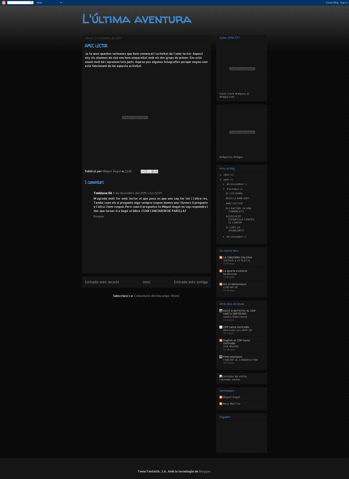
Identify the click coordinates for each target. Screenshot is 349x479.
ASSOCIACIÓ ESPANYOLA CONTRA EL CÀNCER (240, 219)
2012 (226, 174)
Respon (99, 216)
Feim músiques (232, 356)
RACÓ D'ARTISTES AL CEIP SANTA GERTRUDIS (239, 312)
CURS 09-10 (230, 287)
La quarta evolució (235, 270)
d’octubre (233, 188)
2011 (226, 179)
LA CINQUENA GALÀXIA (237, 257)
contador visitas (229, 379)
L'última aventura (136, 18)
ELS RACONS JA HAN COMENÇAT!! (238, 210)
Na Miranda (230, 273)
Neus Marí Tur (232, 403)
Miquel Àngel (231, 397)
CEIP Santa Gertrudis (236, 327)
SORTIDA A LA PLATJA (236, 260)
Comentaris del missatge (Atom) (157, 296)
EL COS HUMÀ (234, 193)
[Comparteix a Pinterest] (156, 171)
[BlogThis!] (146, 171)
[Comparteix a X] (149, 171)
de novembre (235, 184)
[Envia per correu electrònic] (142, 171)
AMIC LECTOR (234, 203)
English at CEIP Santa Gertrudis (236, 342)
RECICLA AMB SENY (237, 198)
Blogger (205, 471)
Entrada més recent (102, 282)
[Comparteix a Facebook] (153, 171)
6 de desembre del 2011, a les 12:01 (137, 193)
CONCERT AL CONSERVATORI (240, 359)
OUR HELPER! (230, 346)
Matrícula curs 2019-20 (237, 330)
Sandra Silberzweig (235, 316)
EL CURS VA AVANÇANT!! (235, 229)
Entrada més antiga (191, 282)
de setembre (235, 236)
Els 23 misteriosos (234, 284)
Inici (146, 282)
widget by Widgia (230, 156)
